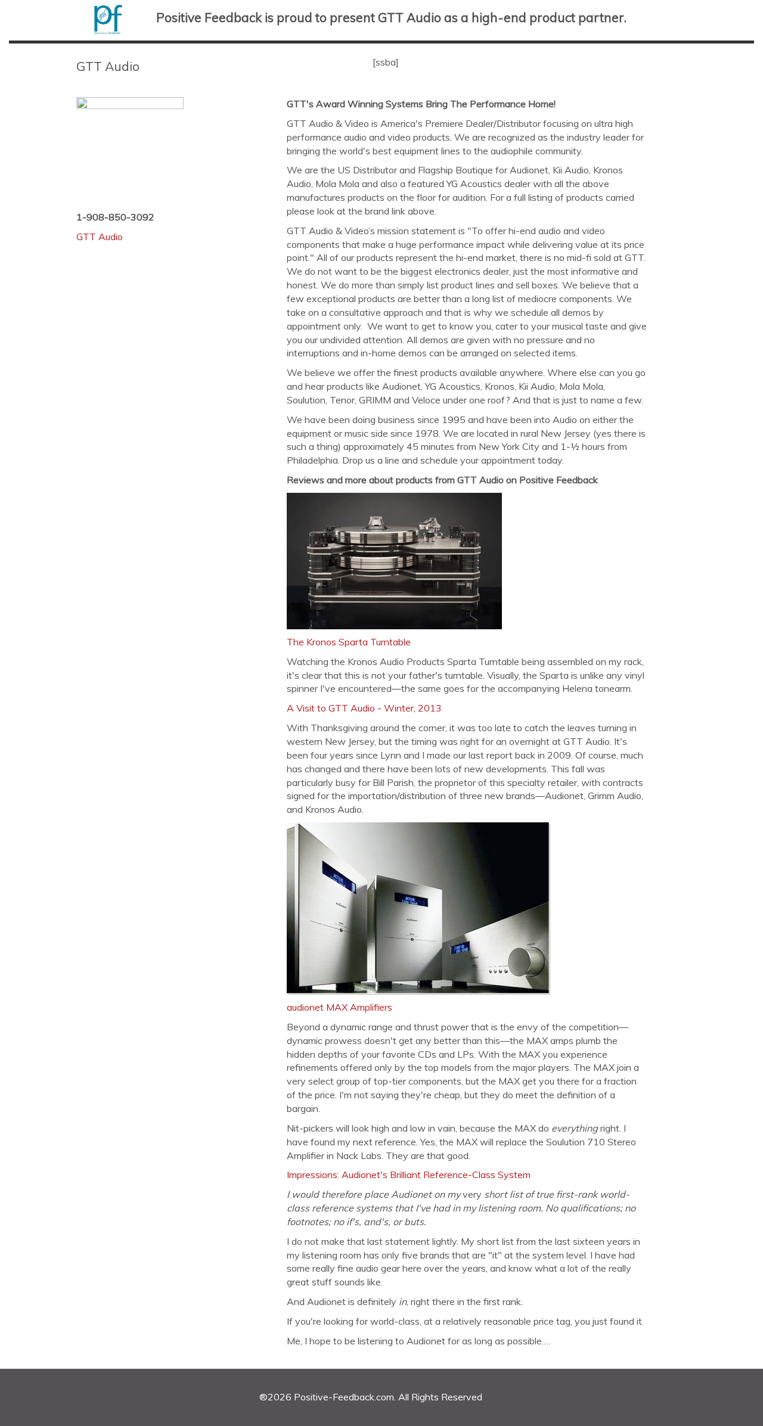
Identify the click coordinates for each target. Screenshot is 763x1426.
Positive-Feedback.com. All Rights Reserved (388, 1397)
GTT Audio (99, 237)
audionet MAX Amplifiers (339, 1007)
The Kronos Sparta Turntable (349, 642)
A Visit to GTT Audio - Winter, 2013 (364, 708)
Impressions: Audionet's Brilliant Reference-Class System (409, 1174)
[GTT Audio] (181, 150)
